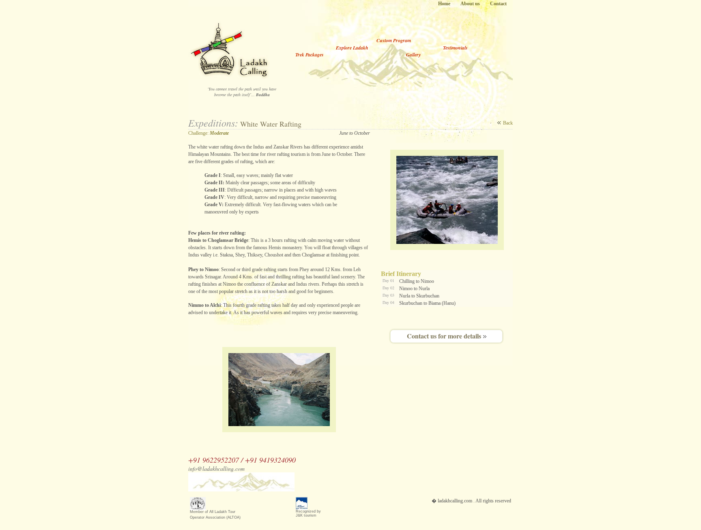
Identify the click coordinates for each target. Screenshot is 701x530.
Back (508, 123)
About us (470, 3)
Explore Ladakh (352, 47)
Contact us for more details (444, 335)
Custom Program (393, 40)
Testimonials (455, 47)
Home (444, 3)
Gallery (413, 54)
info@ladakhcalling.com (310, 468)
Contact (498, 3)
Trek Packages (310, 54)
